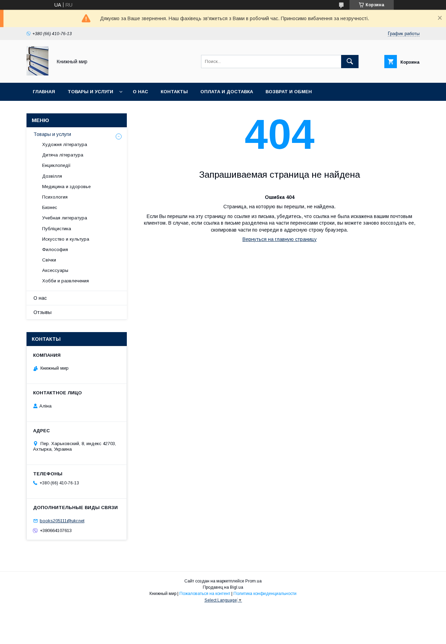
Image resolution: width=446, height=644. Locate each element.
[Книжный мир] (37, 74)
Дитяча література (62, 155)
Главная (44, 91)
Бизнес (49, 207)
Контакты (174, 91)
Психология (55, 197)
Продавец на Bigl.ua (223, 587)
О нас (140, 91)
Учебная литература (64, 217)
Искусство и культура (65, 239)
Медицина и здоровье (66, 186)
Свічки (49, 260)
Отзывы (42, 312)
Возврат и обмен (289, 91)
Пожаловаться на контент (204, 593)
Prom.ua (253, 581)
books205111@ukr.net (62, 520)
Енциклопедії (56, 165)
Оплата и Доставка (226, 91)
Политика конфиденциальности (265, 593)
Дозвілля (52, 176)
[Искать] (350, 61)
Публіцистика (56, 228)
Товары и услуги (90, 91)
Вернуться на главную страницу (280, 239)
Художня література (64, 144)
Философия (55, 249)
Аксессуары (55, 270)
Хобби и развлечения (65, 280)
